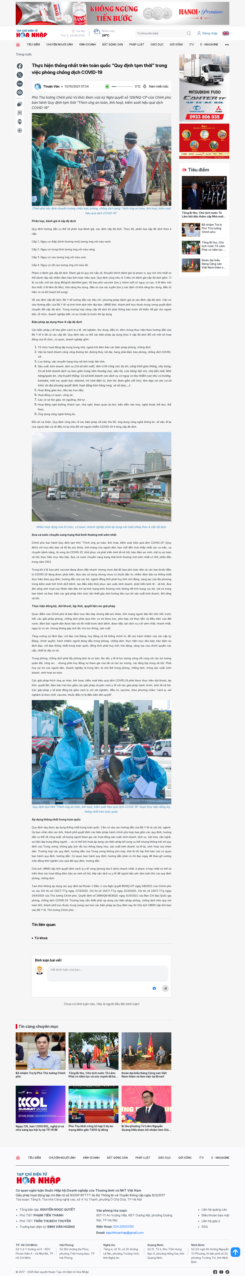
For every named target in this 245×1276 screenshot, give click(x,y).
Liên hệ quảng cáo (214, 1209)
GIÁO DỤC (157, 44)
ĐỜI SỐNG (176, 44)
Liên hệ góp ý (211, 1221)
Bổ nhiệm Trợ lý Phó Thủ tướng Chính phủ (212, 228)
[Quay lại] (20, 130)
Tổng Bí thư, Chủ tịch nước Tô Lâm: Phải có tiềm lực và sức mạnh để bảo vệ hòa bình (93, 1076)
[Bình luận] (20, 104)
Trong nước (24, 54)
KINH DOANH (87, 44)
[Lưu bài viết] (20, 113)
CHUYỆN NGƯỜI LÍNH (59, 44)
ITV (191, 44)
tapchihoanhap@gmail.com (125, 1233)
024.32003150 (123, 1226)
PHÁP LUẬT (136, 44)
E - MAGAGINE (209, 44)
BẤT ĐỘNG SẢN (112, 44)
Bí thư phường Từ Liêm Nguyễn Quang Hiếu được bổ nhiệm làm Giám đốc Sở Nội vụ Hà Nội (146, 1129)
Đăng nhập (210, 33)
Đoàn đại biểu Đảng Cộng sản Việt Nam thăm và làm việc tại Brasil (144, 1074)
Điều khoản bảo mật (215, 1215)
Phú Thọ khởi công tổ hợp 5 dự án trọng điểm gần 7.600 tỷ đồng (91, 1127)
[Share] (20, 92)
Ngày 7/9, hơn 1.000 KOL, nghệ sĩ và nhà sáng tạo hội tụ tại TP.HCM (40, 1128)
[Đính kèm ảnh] (154, 988)
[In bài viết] (20, 122)
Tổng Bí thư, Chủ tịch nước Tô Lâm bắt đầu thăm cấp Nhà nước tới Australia (203, 216)
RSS (205, 1227)
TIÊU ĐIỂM (33, 44)
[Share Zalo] (20, 84)
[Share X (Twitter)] (20, 75)
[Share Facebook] (20, 66)
